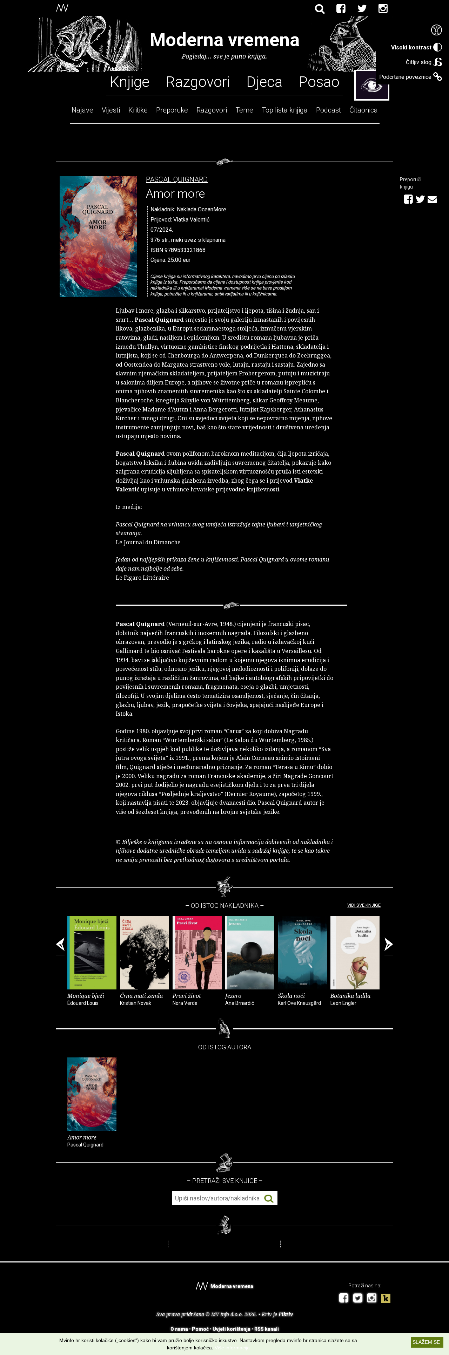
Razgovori (198, 81)
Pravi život (187, 999)
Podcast (328, 110)
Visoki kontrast (411, 47)
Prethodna (60, 947)
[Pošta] (432, 198)
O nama (179, 1329)
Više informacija (232, 1347)
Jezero (239, 999)
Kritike (138, 110)
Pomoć (200, 1329)
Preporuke (172, 110)
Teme (244, 110)
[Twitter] (362, 8)
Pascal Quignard (177, 179)
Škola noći (299, 999)
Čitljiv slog (418, 62)
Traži (269, 1198)
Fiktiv (286, 1314)
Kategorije (371, 85)
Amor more (85, 1140)
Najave (82, 110)
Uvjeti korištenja (231, 1329)
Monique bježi (85, 999)
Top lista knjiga (285, 110)
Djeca (264, 81)
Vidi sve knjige (364, 905)
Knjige (129, 81)
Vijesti (111, 110)
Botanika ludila (350, 999)
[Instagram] (383, 8)
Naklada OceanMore (201, 209)
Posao (319, 81)
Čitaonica (363, 110)
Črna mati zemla (141, 999)
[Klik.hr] (385, 1299)
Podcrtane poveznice (405, 77)
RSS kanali (266, 1329)
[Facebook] (341, 8)
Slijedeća (388, 947)
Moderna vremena (225, 39)
